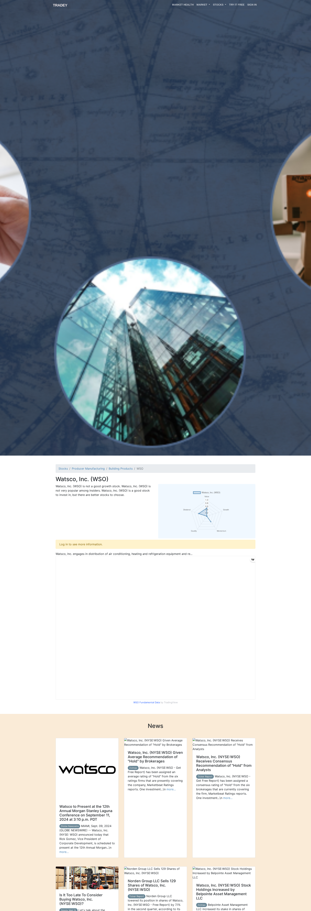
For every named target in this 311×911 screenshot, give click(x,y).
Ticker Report (205, 776)
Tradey (60, 5)
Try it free (236, 4)
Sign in (252, 4)
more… (64, 852)
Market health (183, 4)
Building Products (121, 468)
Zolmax (133, 768)
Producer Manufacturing (88, 468)
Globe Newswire (70, 826)
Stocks (63, 468)
